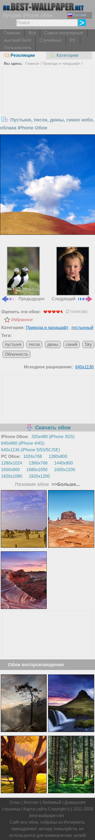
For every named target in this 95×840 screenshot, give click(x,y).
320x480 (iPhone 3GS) (52, 436)
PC (73, 40)
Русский (79, 15)
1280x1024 (11, 463)
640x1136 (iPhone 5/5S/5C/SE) (30, 450)
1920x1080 (11, 476)
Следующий (63, 299)
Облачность (16, 354)
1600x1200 (64, 469)
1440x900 (63, 463)
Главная (12, 33)
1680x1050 (37, 469)
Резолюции (23, 55)
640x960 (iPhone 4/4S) (22, 443)
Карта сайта (35, 809)
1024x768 (32, 456)
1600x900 (10, 469)
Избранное (22, 319)
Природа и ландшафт (61, 63)
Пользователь (17, 47)
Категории (67, 55)
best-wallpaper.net (46, 815)
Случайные (50, 40)
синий (71, 344)
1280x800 (58, 456)
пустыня (13, 344)
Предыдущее (31, 299)
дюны (52, 344)
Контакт (31, 802)
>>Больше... (65, 484)
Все (32, 33)
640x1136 (84, 367)
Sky (88, 344)
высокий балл (17, 40)
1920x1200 (39, 476)
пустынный (82, 327)
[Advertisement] (47, 107)
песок (34, 344)
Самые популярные (63, 33)
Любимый (51, 802)
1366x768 (38, 463)
